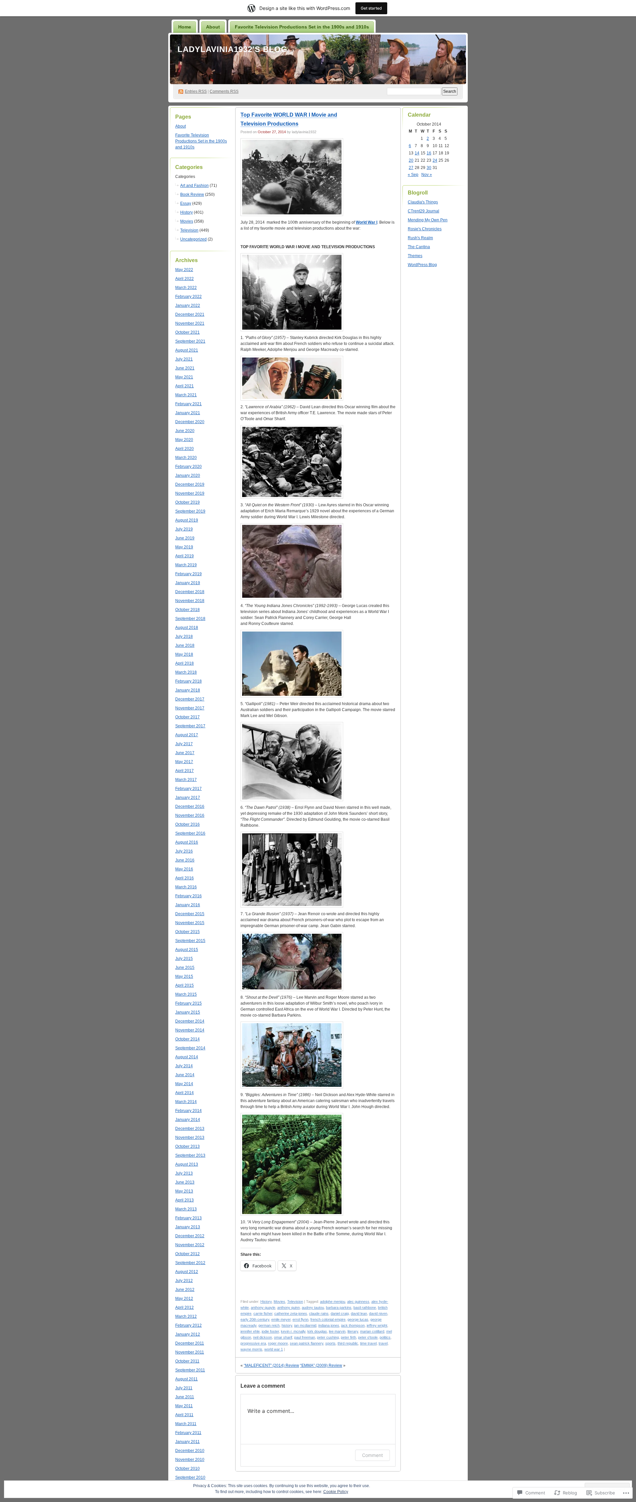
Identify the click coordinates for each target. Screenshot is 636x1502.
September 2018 (190, 618)
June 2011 (184, 1397)
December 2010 (189, 1450)
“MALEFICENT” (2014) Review (271, 1365)
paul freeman (304, 1337)
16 (429, 153)
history (287, 1325)
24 (435, 160)
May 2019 (184, 547)
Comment (372, 1455)
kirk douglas (317, 1331)
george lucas (357, 1319)
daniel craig (340, 1313)
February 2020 (188, 466)
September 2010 (190, 1477)
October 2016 (187, 824)
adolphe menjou (332, 1302)
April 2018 (184, 663)
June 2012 (184, 1289)
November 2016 (189, 815)
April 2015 (184, 985)
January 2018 (187, 690)
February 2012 (188, 1325)
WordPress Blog (422, 264)
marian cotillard (372, 1331)
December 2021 (189, 314)
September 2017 (190, 726)
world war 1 (273, 1349)
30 (429, 167)
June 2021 (184, 368)
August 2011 (186, 1379)
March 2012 (186, 1316)
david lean (359, 1313)
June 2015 (184, 967)
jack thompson (353, 1325)
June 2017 (184, 753)
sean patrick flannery (306, 1343)
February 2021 (188, 404)
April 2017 (184, 770)
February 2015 (188, 1003)
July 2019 (184, 529)
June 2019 (184, 538)
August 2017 (186, 735)
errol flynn (300, 1319)
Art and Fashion (194, 185)
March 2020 (186, 457)
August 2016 (186, 842)
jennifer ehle (250, 1331)
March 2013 (186, 1209)
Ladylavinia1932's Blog (233, 49)
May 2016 (184, 869)
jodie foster (270, 1331)
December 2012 (189, 1236)
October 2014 (187, 1039)
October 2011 (187, 1361)
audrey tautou (313, 1307)
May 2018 (184, 654)
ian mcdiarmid (305, 1325)
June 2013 (184, 1182)
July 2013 (184, 1173)
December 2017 (189, 699)
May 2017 (184, 761)
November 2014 (189, 1030)
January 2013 (187, 1227)
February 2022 (188, 296)
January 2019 (187, 583)
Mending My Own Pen (428, 220)
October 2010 (187, 1468)
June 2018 (184, 645)
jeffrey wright (377, 1325)
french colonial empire (327, 1319)
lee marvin (337, 1331)
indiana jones (328, 1325)
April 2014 (184, 1092)
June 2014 (184, 1075)
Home (184, 26)
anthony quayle (263, 1307)
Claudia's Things (423, 202)
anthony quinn (288, 1307)
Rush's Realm (420, 238)
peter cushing (328, 1337)
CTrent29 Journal (423, 211)
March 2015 (186, 994)
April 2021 (184, 386)
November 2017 (189, 708)
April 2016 (184, 878)
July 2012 (184, 1280)
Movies (186, 221)
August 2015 (186, 949)
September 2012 (190, 1262)
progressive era (253, 1343)
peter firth (348, 1337)
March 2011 (185, 1423)
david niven (378, 1313)
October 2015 (187, 931)
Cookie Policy (335, 1491)
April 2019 (184, 556)
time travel (368, 1343)
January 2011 (187, 1441)
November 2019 (189, 493)
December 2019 (189, 484)
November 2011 (189, 1352)
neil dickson (262, 1337)
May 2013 (184, 1191)
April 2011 (184, 1415)
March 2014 (186, 1101)
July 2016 (184, 851)
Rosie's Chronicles (425, 229)
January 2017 (187, 797)
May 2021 (184, 377)
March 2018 (186, 672)
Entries (196, 91)
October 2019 (187, 502)
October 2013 (187, 1146)
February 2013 (188, 1218)
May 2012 (184, 1298)
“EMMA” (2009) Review (321, 1365)
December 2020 (189, 421)
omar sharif (283, 1337)
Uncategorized (193, 239)
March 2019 (186, 565)
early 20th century (254, 1319)
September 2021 (190, 341)
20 (411, 160)
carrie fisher (262, 1313)
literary (352, 1331)
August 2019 (186, 520)
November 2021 (189, 323)
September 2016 (190, 833)
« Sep (413, 174)
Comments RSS (224, 91)
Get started (371, 8)
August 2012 (186, 1271)
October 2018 (187, 609)
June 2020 (184, 430)
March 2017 (186, 779)
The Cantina (419, 247)
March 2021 (186, 395)
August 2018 (186, 627)
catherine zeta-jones (290, 1313)
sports (330, 1343)
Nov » (426, 174)
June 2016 (184, 860)
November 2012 (189, 1245)
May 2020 (184, 439)
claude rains (319, 1313)
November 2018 (189, 600)
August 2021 (186, 350)
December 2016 (189, 806)
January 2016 (187, 905)
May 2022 (184, 269)
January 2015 (187, 1012)
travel (383, 1343)
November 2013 (189, 1137)
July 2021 (184, 359)
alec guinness (358, 1302)
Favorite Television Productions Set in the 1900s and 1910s (302, 26)
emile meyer (281, 1319)
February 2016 (188, 896)
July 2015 (184, 958)
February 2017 (188, 788)
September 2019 (190, 511)
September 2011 (190, 1370)
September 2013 (190, 1155)
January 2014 (187, 1119)
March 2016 (186, 887)
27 (411, 167)
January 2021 (187, 413)
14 (417, 153)
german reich (269, 1325)
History (186, 212)
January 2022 (187, 305)
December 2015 (189, 914)
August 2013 (186, 1164)
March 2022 (186, 287)
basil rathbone (364, 1307)
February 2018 (188, 681)
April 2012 (184, 1307)
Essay (185, 203)
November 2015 (189, 922)
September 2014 (190, 1048)
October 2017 (187, 717)
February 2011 (188, 1432)
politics (385, 1337)
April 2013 (184, 1200)
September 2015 (190, 940)
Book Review (192, 194)
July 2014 (184, 1066)
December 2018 (189, 591)
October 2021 (187, 332)
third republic (348, 1343)
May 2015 (184, 976)
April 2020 (184, 448)
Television (189, 230)
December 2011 (189, 1343)
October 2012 (187, 1254)
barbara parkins (338, 1307)
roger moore (278, 1343)
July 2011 (183, 1388)
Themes (415, 255)
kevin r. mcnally (293, 1331)
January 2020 (187, 475)
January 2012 (187, 1334)
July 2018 (184, 636)
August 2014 (186, 1057)
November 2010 (189, 1459)
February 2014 (188, 1110)
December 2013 (189, 1128)
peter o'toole (368, 1337)
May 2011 (184, 1406)
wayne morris (251, 1349)
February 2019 (188, 574)
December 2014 (189, 1021)
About (213, 26)
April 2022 (184, 278)
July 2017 (184, 744)
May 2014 (184, 1084)
